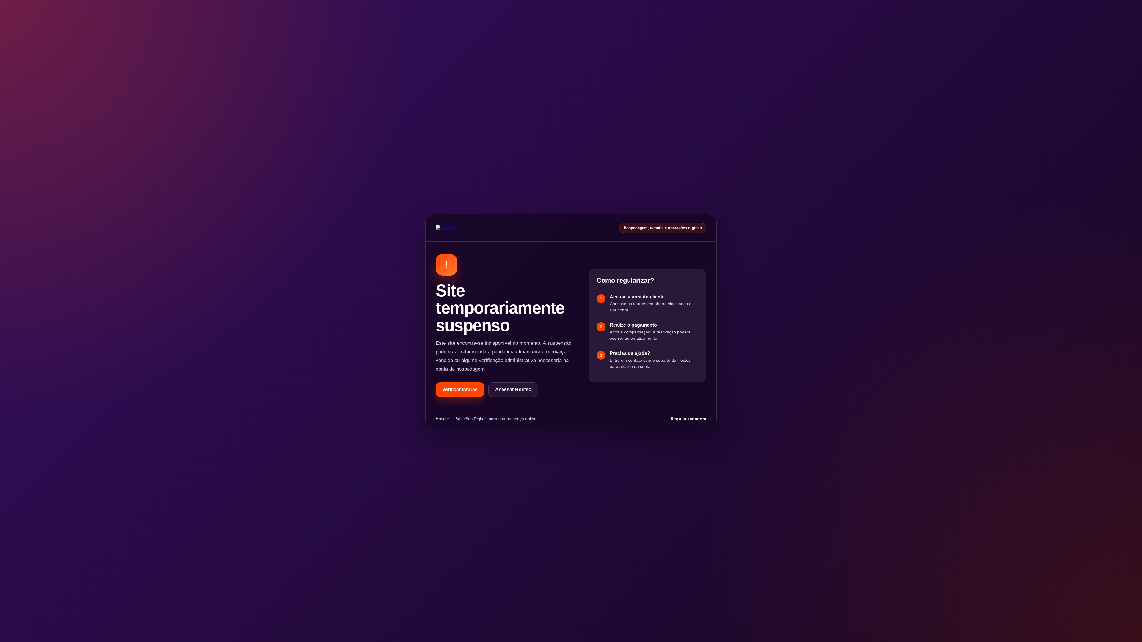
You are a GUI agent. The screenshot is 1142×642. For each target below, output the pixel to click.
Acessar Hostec (513, 389)
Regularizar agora (688, 418)
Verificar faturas (460, 389)
